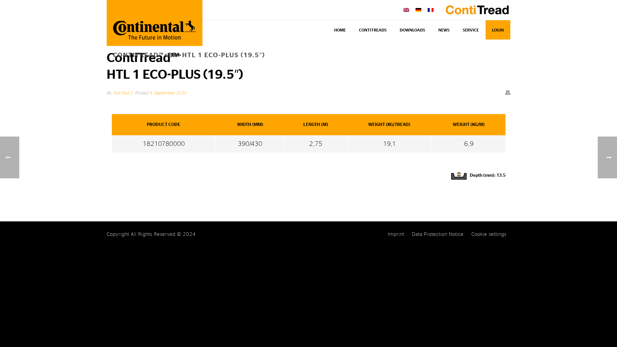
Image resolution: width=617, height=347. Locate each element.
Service (471, 30)
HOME (340, 30)
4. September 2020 (167, 93)
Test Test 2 (122, 93)
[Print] (507, 92)
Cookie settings (488, 234)
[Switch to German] (418, 10)
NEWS (444, 30)
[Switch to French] (431, 10)
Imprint (396, 234)
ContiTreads (373, 30)
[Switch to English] (406, 10)
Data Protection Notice (438, 234)
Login (498, 30)
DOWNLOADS (412, 30)
